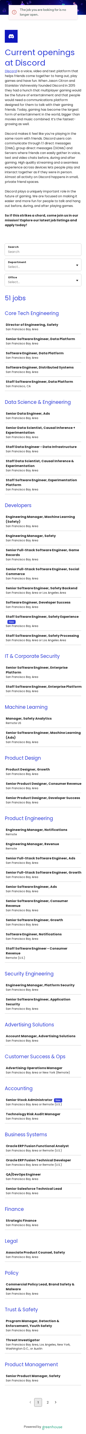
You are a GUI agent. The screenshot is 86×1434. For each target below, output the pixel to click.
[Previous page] (30, 1403)
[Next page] (55, 1403)
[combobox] (8, 267)
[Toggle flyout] (77, 265)
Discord (11, 71)
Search (13, 247)
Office (12, 277)
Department (17, 262)
